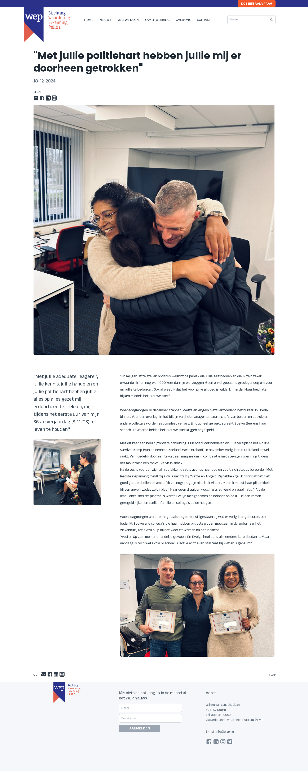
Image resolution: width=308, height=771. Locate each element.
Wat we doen (128, 20)
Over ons (183, 20)
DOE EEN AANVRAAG (256, 4)
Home (88, 20)
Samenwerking (157, 20)
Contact (204, 20)
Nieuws (105, 20)
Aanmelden (139, 729)
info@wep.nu (225, 732)
